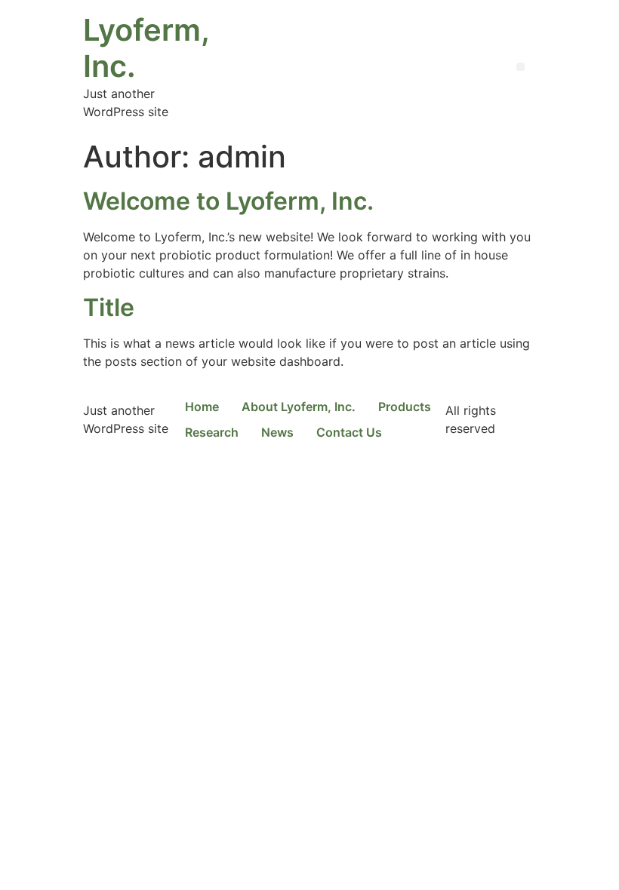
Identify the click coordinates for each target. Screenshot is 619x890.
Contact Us (349, 432)
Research (212, 432)
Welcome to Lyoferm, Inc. (228, 201)
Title (108, 307)
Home (202, 406)
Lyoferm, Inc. (146, 47)
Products (404, 406)
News (277, 432)
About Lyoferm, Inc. (299, 406)
